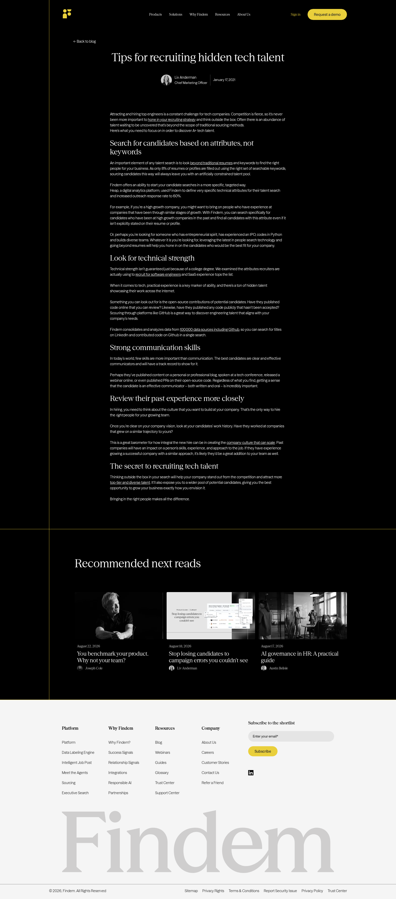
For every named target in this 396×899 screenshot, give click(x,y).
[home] (80, 14)
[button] (155, 14)
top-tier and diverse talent (130, 482)
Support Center (167, 792)
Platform (68, 742)
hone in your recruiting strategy (172, 119)
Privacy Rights (213, 890)
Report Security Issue (280, 890)
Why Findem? (119, 742)
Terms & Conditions (244, 890)
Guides (160, 762)
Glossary (162, 772)
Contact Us (210, 772)
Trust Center (164, 782)
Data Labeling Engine (78, 752)
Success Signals (120, 752)
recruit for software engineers (158, 274)
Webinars (162, 752)
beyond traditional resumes (211, 163)
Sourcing (68, 782)
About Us (209, 742)
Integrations (117, 772)
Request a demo (327, 14)
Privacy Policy (312, 890)
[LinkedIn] (250, 773)
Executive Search (75, 792)
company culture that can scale (251, 442)
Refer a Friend (212, 782)
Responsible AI (120, 782)
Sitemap (191, 890)
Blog (158, 742)
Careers (208, 752)
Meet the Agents (75, 772)
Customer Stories (215, 762)
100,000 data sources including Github (209, 329)
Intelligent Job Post (77, 762)
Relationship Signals (123, 762)
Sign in (295, 14)
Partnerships (118, 792)
